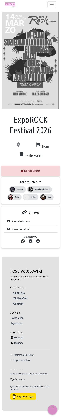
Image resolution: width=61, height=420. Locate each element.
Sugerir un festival (21, 360)
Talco (17, 197)
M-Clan (33, 197)
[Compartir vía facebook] (38, 241)
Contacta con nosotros (24, 355)
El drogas (20, 189)
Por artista (19, 293)
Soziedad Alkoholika (42, 189)
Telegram (18, 342)
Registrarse (16, 323)
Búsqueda (19, 379)
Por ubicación (20, 298)
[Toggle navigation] (51, 4)
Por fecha (18, 303)
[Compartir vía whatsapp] (23, 241)
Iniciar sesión (17, 317)
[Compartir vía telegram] (30, 241)
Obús (49, 197)
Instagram (18, 337)
